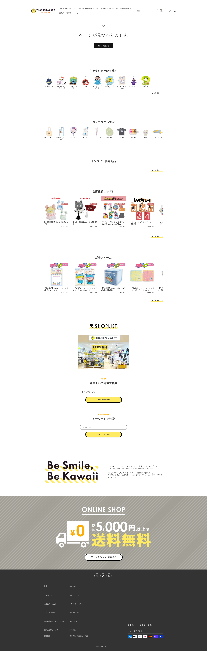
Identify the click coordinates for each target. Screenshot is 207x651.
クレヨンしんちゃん (121, 87)
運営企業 (73, 587)
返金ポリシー (74, 621)
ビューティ (97, 137)
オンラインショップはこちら (105, 557)
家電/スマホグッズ (61, 138)
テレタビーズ (133, 86)
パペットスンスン (73, 87)
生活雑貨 (110, 137)
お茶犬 (145, 86)
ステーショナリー (157, 138)
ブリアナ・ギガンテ (97, 87)
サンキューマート (106, 646)
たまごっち (49, 86)
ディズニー (85, 86)
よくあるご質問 (49, 612)
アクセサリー (133, 137)
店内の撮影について (51, 630)
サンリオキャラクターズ (61, 87)
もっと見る (156, 93)
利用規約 (73, 630)
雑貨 (145, 137)
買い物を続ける (103, 46)
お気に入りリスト (50, 604)
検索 (45, 586)
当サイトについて (76, 595)
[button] (67, 8)
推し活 (73, 137)
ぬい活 (85, 137)
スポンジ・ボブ (109, 87)
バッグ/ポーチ (49, 137)
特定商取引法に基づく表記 (79, 636)
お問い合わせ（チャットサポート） (54, 622)
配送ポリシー (74, 612)
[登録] (160, 631)
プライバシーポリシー (77, 604)
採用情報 (47, 636)
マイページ (48, 595)
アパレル (122, 137)
